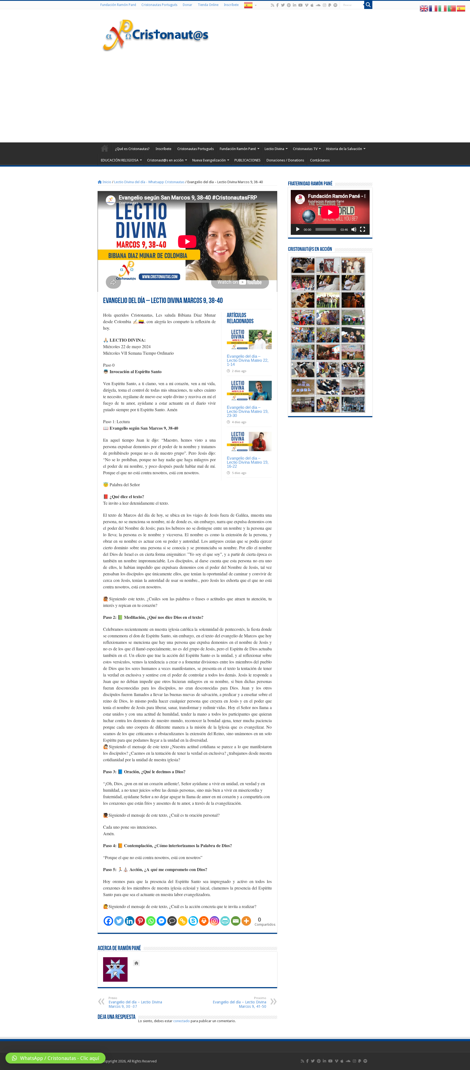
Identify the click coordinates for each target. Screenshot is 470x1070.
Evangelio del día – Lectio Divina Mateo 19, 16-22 (247, 462)
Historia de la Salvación (344, 149)
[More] (246, 921)
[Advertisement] (235, 96)
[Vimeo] (306, 5)
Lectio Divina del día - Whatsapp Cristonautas (149, 182)
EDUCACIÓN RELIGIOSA (119, 160)
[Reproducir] (298, 229)
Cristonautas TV (305, 149)
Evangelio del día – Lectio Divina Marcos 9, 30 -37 (135, 1002)
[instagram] (324, 5)
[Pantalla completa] (362, 229)
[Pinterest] (288, 5)
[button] (55, 1058)
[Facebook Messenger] (161, 921)
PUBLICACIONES (247, 160)
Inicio (106, 182)
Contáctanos (320, 160)
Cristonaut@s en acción (165, 160)
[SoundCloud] (318, 5)
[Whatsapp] (151, 921)
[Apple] (312, 5)
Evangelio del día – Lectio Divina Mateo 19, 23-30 (247, 411)
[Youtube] (300, 5)
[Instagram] (214, 921)
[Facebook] (277, 5)
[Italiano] (442, 8)
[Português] (452, 8)
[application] (330, 212)
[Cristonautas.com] (156, 33)
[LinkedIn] (294, 5)
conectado (181, 1021)
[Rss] (272, 5)
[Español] (250, 5)
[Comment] (172, 921)
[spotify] (335, 5)
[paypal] (330, 5)
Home (105, 148)
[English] (424, 8)
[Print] (204, 921)
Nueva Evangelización (209, 160)
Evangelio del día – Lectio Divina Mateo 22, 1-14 (247, 360)
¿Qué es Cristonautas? (132, 149)
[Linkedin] (129, 921)
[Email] (235, 921)
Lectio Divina (274, 149)
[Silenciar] (354, 229)
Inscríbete (231, 5)
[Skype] (193, 921)
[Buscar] (368, 5)
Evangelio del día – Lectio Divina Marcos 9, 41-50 (239, 1002)
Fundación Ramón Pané (118, 5)
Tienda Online (208, 5)
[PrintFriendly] (225, 921)
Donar (187, 5)
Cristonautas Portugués (159, 5)
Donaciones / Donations (285, 160)
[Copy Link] (182, 921)
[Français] (433, 8)
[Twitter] (282, 5)
